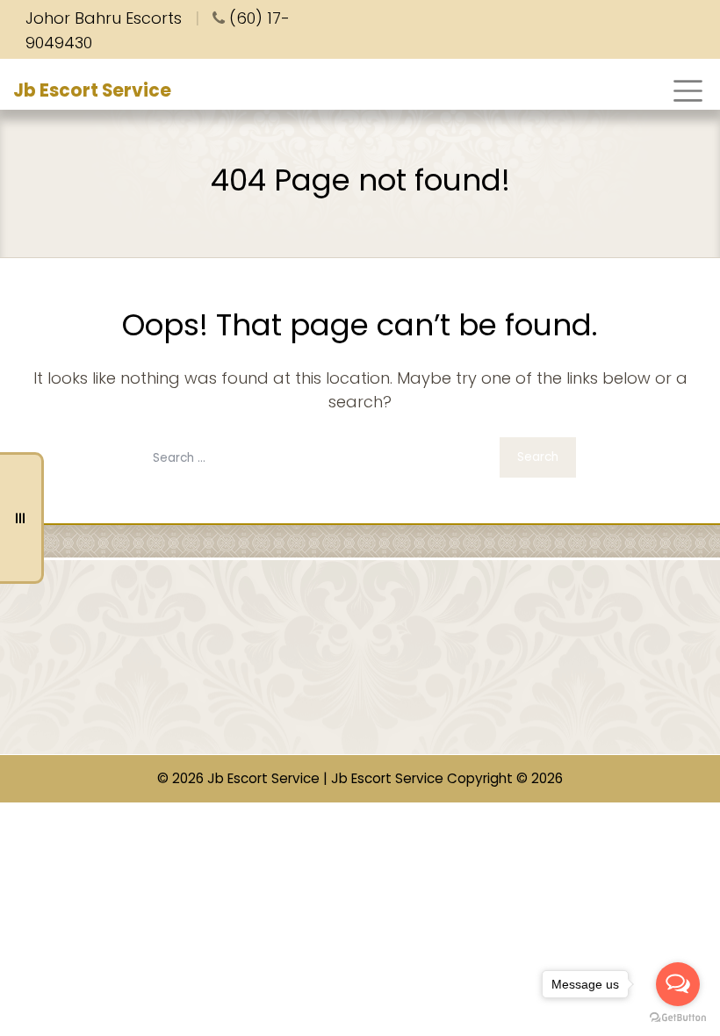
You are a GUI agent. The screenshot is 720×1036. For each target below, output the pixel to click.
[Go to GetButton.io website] (678, 1018)
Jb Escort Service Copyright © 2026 (447, 778)
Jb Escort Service (92, 90)
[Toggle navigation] (688, 91)
